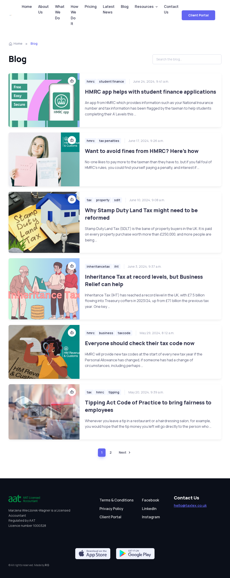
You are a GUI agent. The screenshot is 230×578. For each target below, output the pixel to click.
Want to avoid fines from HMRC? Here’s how (142, 150)
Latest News (109, 9)
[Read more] (44, 100)
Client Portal (198, 15)
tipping (113, 392)
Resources (144, 6)
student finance (111, 81)
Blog (124, 6)
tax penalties (109, 141)
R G (47, 565)
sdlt (117, 200)
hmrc (91, 81)
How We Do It (74, 15)
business (106, 333)
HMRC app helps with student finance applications (150, 91)
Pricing (91, 6)
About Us (43, 9)
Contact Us (171, 9)
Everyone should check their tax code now (140, 343)
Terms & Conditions (117, 500)
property (103, 200)
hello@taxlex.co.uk (190, 505)
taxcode (124, 333)
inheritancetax (98, 266)
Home (27, 6)
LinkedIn (149, 508)
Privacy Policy (111, 508)
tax (89, 200)
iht (116, 266)
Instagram (151, 516)
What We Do (59, 12)
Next (122, 452)
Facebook (150, 500)
